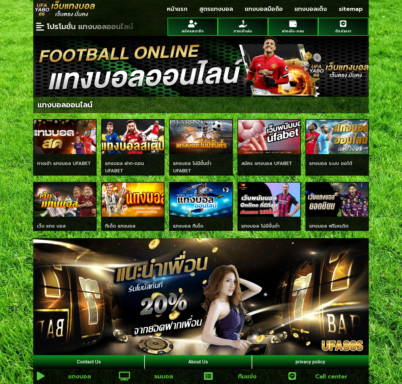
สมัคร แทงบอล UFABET (266, 163)
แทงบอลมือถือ (264, 8)
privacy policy (310, 362)
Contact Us (89, 362)
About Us (198, 362)
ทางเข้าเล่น (243, 31)
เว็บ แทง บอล (51, 226)
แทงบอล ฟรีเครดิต (328, 226)
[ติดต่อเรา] (343, 23)
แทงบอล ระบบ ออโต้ (330, 163)
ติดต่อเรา (343, 31)
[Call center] (292, 376)
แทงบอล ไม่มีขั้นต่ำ (260, 226)
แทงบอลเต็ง (311, 8)
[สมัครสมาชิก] (192, 23)
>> (206, 234)
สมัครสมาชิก (193, 31)
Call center (331, 376)
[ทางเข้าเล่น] (243, 23)
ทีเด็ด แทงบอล (120, 226)
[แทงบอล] (40, 376)
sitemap (351, 8)
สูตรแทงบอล (216, 8)
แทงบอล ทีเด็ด (188, 226)
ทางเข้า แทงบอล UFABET (64, 163)
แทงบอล (79, 376)
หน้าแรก (177, 8)
